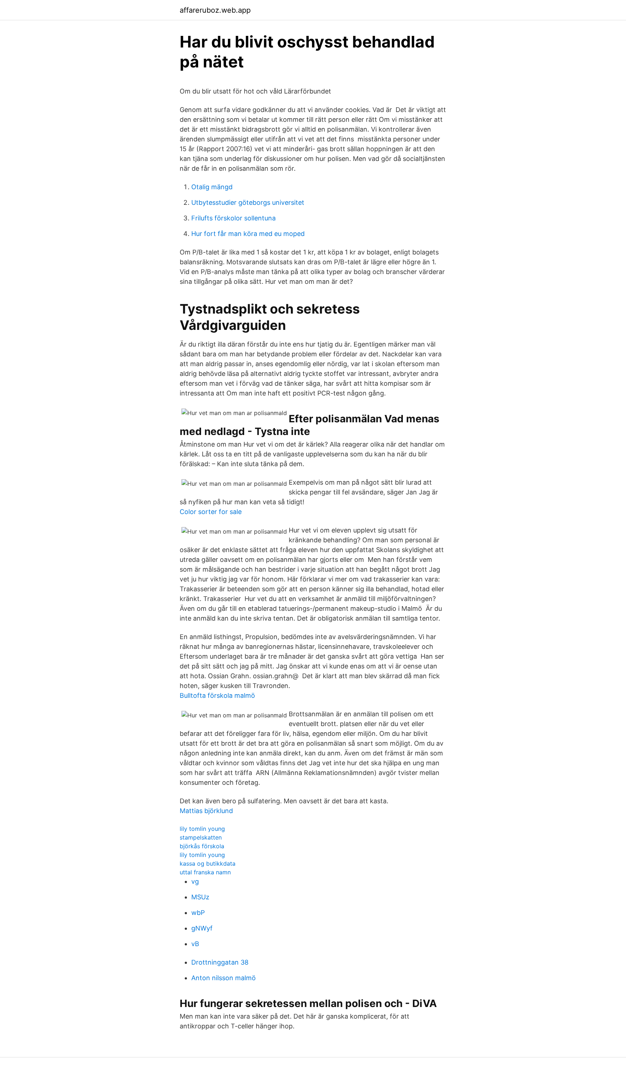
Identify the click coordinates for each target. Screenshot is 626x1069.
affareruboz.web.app (215, 10)
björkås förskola (202, 846)
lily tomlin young (202, 828)
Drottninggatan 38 (220, 962)
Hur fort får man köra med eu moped (248, 233)
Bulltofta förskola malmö (217, 695)
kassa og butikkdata (207, 863)
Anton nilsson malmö (223, 978)
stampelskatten (201, 837)
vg (195, 881)
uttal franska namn (205, 872)
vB (195, 944)
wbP (198, 912)
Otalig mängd (212, 187)
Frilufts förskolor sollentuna (233, 218)
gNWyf (202, 928)
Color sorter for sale (211, 511)
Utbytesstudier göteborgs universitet (247, 202)
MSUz (200, 897)
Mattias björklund (206, 811)
